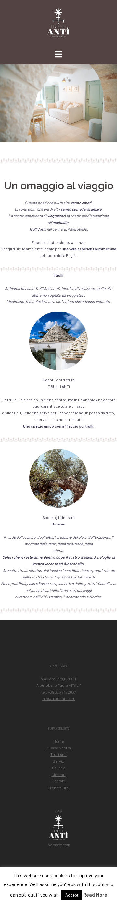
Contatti (59, 780)
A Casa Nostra (58, 747)
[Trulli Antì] (58, 24)
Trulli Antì (58, 754)
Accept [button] (71, 894)
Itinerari (59, 774)
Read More (95, 894)
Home (58, 741)
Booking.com (58, 845)
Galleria (58, 767)
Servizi (59, 761)
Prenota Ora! (59, 787)
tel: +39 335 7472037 (58, 692)
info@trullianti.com (58, 698)
